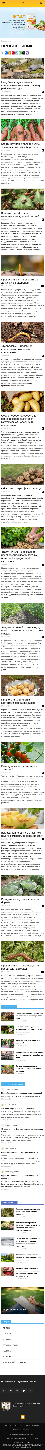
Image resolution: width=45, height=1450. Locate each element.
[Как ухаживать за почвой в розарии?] (7, 1043)
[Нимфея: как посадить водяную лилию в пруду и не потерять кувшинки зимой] (7, 1030)
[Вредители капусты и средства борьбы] (22, 885)
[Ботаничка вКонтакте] (10, 1390)
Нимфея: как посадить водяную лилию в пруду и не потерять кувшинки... (29, 1029)
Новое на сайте (9, 1007)
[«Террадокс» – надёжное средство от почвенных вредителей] (22, 332)
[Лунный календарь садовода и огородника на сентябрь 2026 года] (7, 1016)
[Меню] (3, 3)
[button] (41, 4)
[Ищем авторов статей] (22, 1300)
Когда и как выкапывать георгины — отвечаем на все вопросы (28, 1068)
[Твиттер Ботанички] (24, 1390)
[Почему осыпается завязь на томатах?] (22, 752)
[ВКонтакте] (6, 52)
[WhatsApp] (20, 52)
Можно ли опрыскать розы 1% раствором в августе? (21, 1096)
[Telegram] (16, 52)
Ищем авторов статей (14, 1309)
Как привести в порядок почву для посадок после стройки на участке (29, 1055)
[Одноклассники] (9, 52)
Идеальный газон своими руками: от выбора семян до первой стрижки (28, 1257)
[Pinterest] (13, 52)
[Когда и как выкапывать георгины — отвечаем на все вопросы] (7, 1069)
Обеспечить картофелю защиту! (21, 488)
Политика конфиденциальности (18, 1438)
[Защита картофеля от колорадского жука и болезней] (22, 199)
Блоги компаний (9, 1203)
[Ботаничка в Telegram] (17, 1390)
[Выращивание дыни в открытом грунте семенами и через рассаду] (22, 818)
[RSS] (30, 1390)
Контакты (35, 1438)
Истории (7, 1339)
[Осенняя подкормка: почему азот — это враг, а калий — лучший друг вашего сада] (7, 1212)
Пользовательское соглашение (21, 1434)
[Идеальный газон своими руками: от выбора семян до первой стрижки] (7, 1257)
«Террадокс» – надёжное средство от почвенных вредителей (16, 349)
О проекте (7, 1425)
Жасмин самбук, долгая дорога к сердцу (17, 1108)
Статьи (6, 1328)
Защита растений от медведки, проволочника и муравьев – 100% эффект (22, 630)
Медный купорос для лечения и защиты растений (21, 1093)
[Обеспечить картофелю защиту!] (22, 474)
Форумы (7, 1357)
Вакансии (35, 1425)
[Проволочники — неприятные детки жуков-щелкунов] (22, 265)
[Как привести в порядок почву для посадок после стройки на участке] (7, 1055)
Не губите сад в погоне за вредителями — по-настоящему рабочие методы (20, 85)
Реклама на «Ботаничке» (21, 1430)
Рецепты (7, 1351)
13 (42, 286)
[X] (23, 52)
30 (42, 972)
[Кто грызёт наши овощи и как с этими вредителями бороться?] (22, 130)
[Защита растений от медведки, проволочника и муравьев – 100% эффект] (22, 613)
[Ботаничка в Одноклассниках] (3, 1390)
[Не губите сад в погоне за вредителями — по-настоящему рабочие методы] (22, 68)
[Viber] (27, 52)
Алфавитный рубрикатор (15, 1362)
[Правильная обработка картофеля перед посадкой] (22, 685)
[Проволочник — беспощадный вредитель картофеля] (22, 951)
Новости (7, 1334)
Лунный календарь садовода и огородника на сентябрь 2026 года (29, 1015)
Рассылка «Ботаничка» (22, 1425)
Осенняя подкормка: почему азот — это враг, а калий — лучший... (28, 1211)
